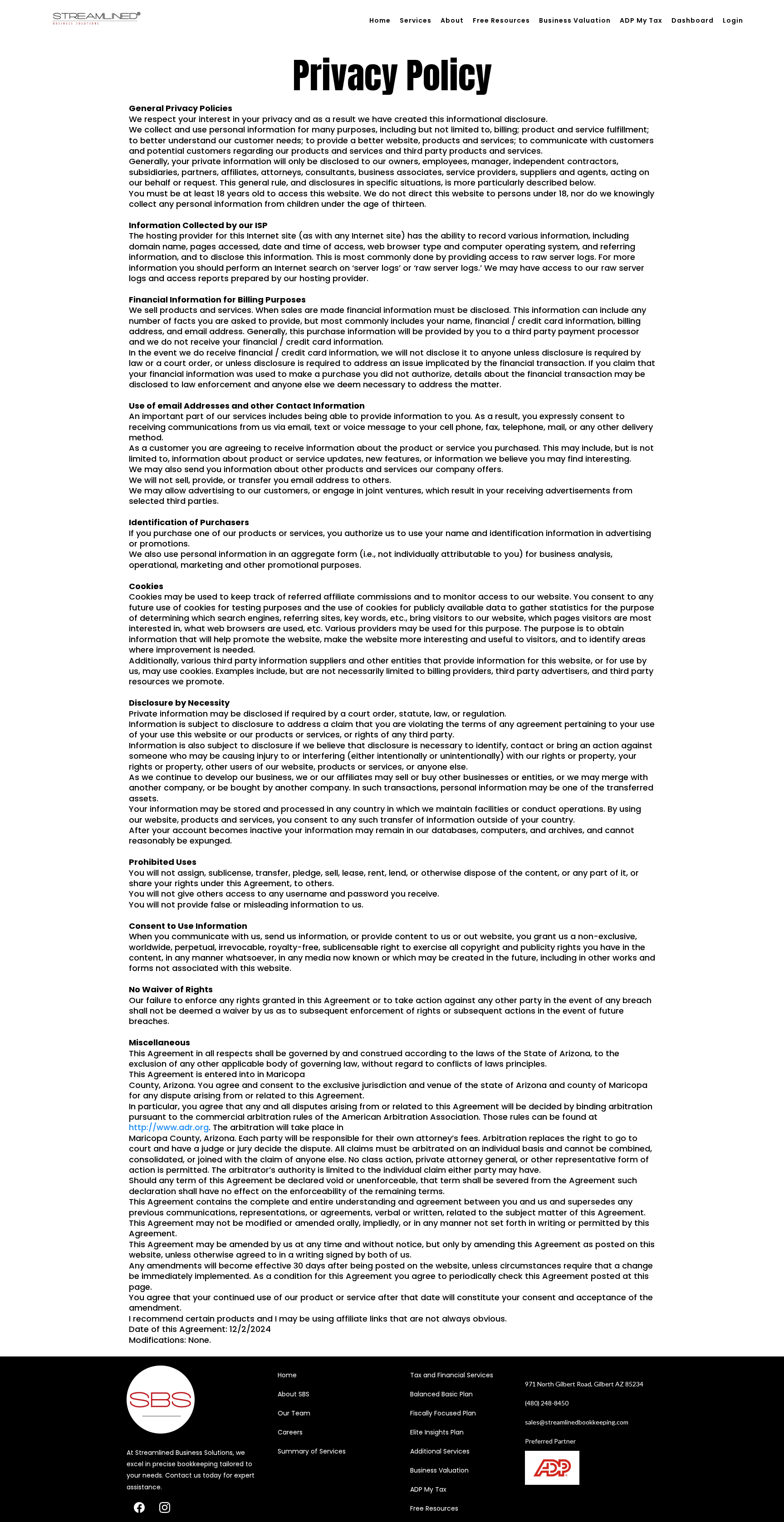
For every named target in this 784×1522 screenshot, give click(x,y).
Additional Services (440, 1451)
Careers (290, 1432)
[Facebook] (139, 1507)
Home (380, 20)
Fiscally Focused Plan (443, 1413)
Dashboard (692, 20)
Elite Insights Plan (437, 1432)
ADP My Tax (641, 20)
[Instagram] (164, 1507)
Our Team (294, 1413)
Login (733, 20)
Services (415, 20)
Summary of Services (312, 1451)
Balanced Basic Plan (441, 1394)
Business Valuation (575, 20)
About (452, 20)
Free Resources (501, 20)
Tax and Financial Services (451, 1375)
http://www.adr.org (169, 1127)
